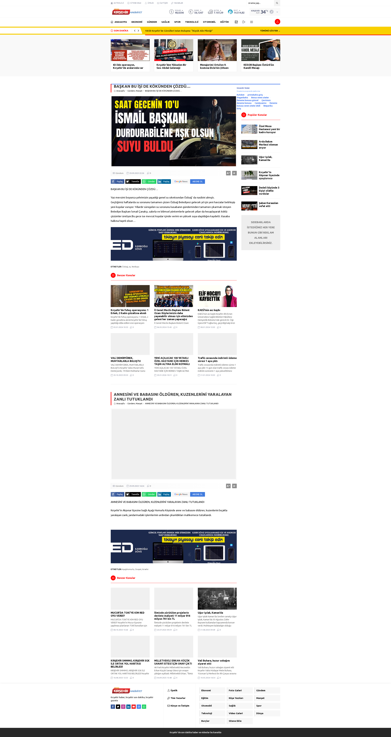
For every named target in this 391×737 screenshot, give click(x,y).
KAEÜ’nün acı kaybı (209, 310)
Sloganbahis (242, 97)
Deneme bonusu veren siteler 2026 (257, 104)
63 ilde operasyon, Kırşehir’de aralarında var (128, 66)
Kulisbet (240, 94)
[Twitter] (118, 707)
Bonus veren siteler (260, 97)
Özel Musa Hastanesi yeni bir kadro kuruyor (269, 129)
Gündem (131, 91)
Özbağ (125, 267)
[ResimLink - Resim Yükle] (174, 259)
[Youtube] (134, 707)
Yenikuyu (135, 267)
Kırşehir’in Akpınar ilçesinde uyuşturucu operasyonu (269, 177)
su (130, 267)
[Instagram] (123, 707)
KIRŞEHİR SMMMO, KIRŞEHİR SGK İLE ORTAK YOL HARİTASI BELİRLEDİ (130, 663)
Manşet (139, 91)
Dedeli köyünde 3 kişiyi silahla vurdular (269, 190)
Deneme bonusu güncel (247, 100)
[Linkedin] (128, 707)
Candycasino (260, 103)
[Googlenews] (139, 707)
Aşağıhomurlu (128, 569)
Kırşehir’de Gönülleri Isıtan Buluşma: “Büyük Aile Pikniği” (179, 30)
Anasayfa (120, 91)
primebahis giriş (255, 94)
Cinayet (138, 569)
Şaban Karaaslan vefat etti (268, 204)
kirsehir (145, 569)
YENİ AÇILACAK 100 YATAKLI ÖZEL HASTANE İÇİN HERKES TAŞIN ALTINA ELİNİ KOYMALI (172, 361)
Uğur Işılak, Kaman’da (210, 612)
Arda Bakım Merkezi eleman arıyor (268, 144)
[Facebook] (113, 707)
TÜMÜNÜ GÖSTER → (270, 31)
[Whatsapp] (144, 707)
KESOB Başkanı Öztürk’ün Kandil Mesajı (259, 66)
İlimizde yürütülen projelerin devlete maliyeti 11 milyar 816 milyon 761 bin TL (172, 615)
